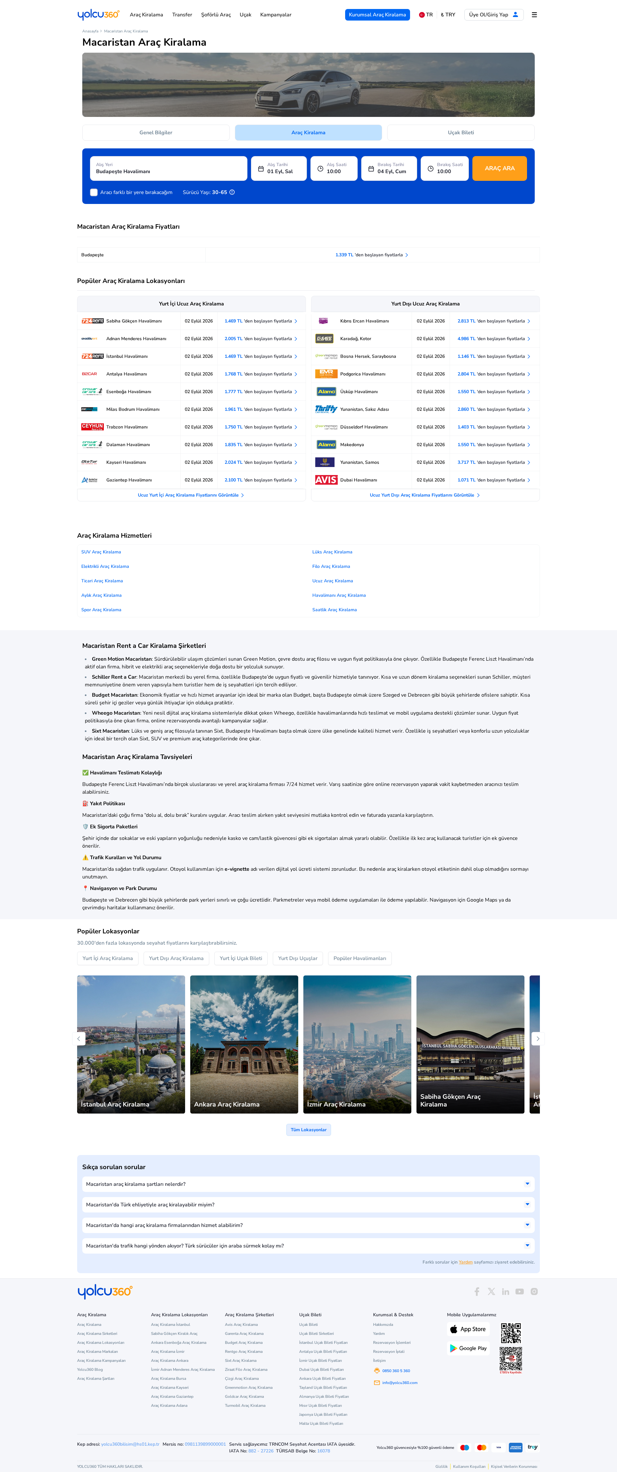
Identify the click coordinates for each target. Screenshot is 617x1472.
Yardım (466, 1262)
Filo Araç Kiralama (331, 566)
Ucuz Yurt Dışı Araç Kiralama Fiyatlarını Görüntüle (423, 495)
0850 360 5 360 (396, 1370)
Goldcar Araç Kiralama (244, 1396)
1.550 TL (492, 392)
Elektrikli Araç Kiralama (105, 566)
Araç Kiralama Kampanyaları (101, 1360)
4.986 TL (492, 339)
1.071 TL (492, 480)
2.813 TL (492, 321)
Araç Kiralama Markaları (97, 1351)
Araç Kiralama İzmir (167, 1351)
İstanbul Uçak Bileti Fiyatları (323, 1342)
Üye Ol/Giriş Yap (489, 14)
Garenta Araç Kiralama (244, 1333)
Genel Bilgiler (155, 132)
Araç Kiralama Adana (169, 1405)
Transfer (182, 14)
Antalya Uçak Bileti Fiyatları (323, 1351)
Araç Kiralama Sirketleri (97, 1333)
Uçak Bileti (461, 132)
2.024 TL (259, 462)
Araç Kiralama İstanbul (170, 1324)
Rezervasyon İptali (389, 1351)
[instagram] (534, 1291)
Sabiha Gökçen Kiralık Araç (174, 1333)
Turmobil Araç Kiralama (245, 1405)
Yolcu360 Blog (90, 1369)
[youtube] (519, 1291)
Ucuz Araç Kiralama (332, 581)
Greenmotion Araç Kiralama (249, 1387)
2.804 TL (492, 374)
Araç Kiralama (146, 14)
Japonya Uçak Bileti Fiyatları (323, 1414)
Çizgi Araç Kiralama (242, 1378)
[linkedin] (505, 1291)
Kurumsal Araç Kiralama (377, 14)
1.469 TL (259, 321)
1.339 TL (369, 255)
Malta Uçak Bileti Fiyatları (321, 1423)
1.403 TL (492, 427)
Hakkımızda (383, 1324)
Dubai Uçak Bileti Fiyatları (321, 1369)
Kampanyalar (275, 14)
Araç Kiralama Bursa (168, 1378)
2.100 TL (259, 480)
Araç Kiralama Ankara (169, 1360)
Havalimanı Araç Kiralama (339, 595)
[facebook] (477, 1291)
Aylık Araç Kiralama (101, 595)
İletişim (379, 1360)
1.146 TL (492, 356)
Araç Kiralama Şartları (95, 1378)
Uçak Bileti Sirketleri (316, 1333)
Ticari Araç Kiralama (102, 581)
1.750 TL (259, 427)
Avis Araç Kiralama (241, 1324)
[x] (491, 1291)
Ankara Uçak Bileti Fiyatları (322, 1378)
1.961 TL (259, 409)
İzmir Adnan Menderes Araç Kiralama (183, 1369)
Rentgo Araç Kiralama (244, 1351)
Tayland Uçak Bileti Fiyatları (323, 1387)
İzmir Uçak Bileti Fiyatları (320, 1360)
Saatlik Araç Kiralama (334, 610)
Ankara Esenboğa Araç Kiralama (178, 1342)
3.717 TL (492, 462)
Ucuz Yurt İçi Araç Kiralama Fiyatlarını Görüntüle (189, 495)
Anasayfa (90, 31)
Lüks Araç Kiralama (332, 552)
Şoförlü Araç (216, 14)
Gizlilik (441, 1466)
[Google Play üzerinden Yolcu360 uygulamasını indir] (468, 1347)
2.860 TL (492, 409)
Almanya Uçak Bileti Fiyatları (324, 1396)
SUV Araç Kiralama (101, 552)
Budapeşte (92, 255)
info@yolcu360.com (399, 1382)
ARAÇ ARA (500, 168)
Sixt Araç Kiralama (240, 1360)
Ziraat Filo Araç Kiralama (246, 1369)
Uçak (245, 14)
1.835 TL (259, 445)
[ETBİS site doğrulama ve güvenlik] (511, 1360)
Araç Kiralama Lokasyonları (100, 1342)
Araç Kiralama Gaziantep (172, 1396)
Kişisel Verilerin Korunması (514, 1466)
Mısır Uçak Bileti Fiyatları (320, 1405)
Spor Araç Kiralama (101, 610)
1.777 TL (259, 392)
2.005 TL (259, 339)
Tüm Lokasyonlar (308, 1130)
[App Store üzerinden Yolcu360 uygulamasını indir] (468, 1328)
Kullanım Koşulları (469, 1466)
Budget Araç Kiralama (244, 1342)
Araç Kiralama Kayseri (170, 1387)
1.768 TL (259, 374)
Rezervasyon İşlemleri (392, 1342)
